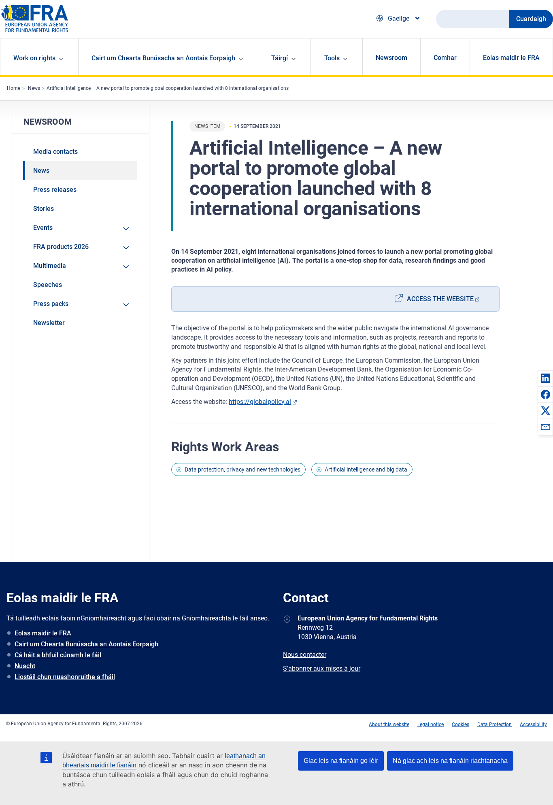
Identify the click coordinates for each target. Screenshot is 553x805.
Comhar (445, 58)
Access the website (440, 299)
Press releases (55, 189)
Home (13, 88)
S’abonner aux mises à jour (321, 668)
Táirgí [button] (279, 58)
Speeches (47, 285)
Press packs (50, 304)
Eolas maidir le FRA (511, 58)
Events (43, 228)
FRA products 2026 (61, 247)
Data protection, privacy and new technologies (242, 469)
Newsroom (391, 58)
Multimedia (49, 266)
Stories (43, 208)
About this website (389, 724)
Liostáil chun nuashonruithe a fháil (65, 677)
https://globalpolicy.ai (260, 402)
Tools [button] (332, 58)
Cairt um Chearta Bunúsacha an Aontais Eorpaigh (86, 644)
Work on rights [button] (34, 58)
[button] (545, 378)
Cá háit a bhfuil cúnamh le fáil (58, 655)
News (34, 88)
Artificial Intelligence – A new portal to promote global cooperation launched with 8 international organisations (168, 88)
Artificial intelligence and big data (366, 469)
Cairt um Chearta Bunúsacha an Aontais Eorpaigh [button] (163, 58)
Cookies (460, 724)
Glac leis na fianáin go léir (341, 760)
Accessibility (533, 724)
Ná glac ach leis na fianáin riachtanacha (450, 760)
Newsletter (49, 323)
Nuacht (25, 666)
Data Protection (494, 724)
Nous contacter (304, 654)
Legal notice (430, 724)
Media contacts (55, 151)
